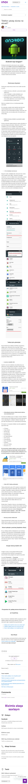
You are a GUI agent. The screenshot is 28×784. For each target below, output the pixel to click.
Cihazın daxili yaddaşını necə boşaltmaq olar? (14, 628)
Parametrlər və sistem (15, 6)
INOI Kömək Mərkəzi (5, 6)
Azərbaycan (15, 2)
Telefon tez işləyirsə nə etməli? (7, 678)
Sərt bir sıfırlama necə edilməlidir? (8, 641)
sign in (5, 697)
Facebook (2, 651)
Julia (6, 26)
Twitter (4, 651)
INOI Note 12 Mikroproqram (7, 686)
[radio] (14, 658)
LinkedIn (6, 651)
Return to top (4, 668)
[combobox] (14, 9)
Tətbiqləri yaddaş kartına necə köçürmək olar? (14, 626)
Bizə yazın (18, 664)
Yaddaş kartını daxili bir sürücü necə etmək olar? (14, 624)
